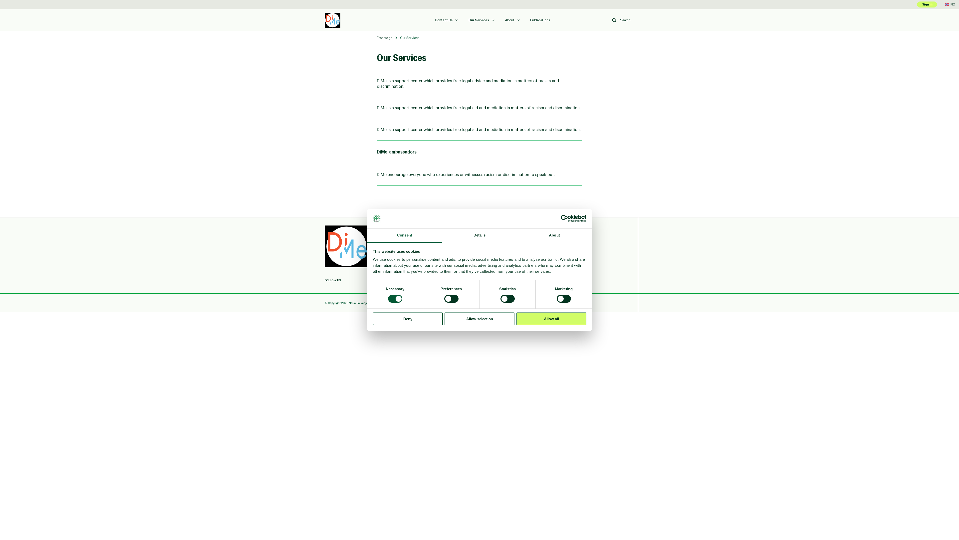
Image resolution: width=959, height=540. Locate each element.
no (953, 4)
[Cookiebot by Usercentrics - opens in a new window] (564, 218)
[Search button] (614, 20)
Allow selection (479, 319)
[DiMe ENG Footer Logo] (347, 247)
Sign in (927, 4)
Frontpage (385, 38)
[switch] (451, 299)
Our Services (479, 20)
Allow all (551, 319)
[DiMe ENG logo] (332, 15)
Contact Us (444, 20)
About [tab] (554, 235)
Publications (540, 20)
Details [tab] (480, 235)
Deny (407, 319)
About (510, 20)
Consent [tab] (404, 235)
